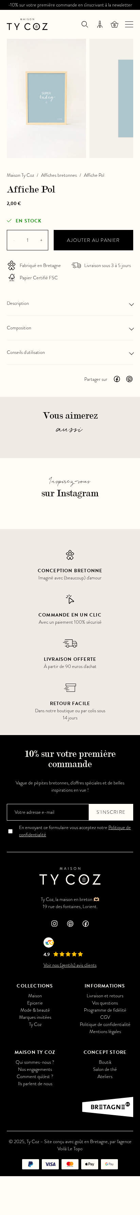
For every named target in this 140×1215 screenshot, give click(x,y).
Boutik (105, 1062)
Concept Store (105, 1052)
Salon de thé (105, 1069)
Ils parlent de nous (35, 1083)
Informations (105, 986)
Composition (19, 328)
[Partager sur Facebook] (117, 379)
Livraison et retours (105, 996)
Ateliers (105, 1076)
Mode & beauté (35, 1010)
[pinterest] (70, 924)
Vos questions (105, 1003)
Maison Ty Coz (20, 175)
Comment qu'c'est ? (35, 1076)
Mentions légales (105, 1031)
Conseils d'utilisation (26, 352)
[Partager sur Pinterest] (129, 379)
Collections (35, 986)
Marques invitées (35, 1017)
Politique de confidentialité (105, 1024)
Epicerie (35, 1003)
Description (18, 303)
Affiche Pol (94, 175)
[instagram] (54, 924)
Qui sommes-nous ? (35, 1062)
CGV (105, 1017)
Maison (35, 996)
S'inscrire (111, 812)
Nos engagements (35, 1069)
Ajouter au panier (93, 240)
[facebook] (86, 924)
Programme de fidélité (105, 1010)
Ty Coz (35, 1024)
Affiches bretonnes (59, 175)
